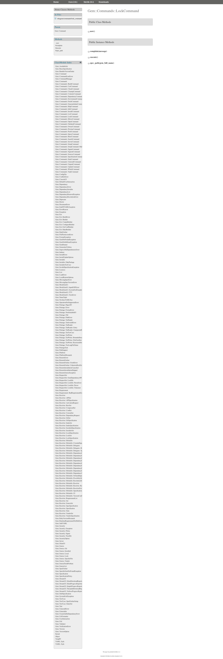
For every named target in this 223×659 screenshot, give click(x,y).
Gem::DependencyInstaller (64, 189)
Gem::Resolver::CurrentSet (64, 413)
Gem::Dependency (61, 184)
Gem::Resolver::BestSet (63, 405)
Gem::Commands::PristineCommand (67, 129)
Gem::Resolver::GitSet (62, 418)
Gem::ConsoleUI (61, 179)
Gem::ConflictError (61, 177)
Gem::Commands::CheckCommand (67, 89)
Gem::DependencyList (62, 192)
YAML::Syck (59, 641)
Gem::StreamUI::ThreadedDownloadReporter (70, 589)
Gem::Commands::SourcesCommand (67, 154)
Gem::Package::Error (62, 307)
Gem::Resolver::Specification (65, 508)
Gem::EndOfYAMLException (65, 207)
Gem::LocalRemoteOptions (64, 277)
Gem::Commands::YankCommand (66, 172)
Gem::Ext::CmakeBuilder (63, 222)
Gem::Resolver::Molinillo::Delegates (67, 445)
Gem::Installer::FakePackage (64, 262)
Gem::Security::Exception (63, 528)
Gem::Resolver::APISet (63, 398)
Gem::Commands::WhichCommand (67, 169)
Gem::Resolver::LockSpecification (66, 438)
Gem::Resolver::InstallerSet (64, 430)
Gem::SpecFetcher (61, 568)
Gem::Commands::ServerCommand (67, 142)
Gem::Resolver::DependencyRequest (67, 415)
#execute (58, 48)
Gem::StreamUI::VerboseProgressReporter (69, 591)
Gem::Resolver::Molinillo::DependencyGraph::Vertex (73, 471)
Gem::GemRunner (61, 244)
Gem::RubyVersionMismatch (65, 518)
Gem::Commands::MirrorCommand (67, 119)
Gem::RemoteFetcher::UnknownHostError (69, 365)
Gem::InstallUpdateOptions (64, 257)
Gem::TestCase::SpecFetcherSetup (66, 601)
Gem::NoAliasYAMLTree (63, 300)
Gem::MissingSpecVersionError (66, 282)
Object (57, 636)
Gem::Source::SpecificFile (64, 558)
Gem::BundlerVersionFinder (64, 71)
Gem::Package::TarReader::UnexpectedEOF (69, 330)
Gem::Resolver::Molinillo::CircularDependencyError (72, 443)
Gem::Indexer (59, 252)
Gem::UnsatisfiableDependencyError (67, 614)
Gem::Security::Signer (62, 533)
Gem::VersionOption (62, 631)
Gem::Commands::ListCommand (66, 114)
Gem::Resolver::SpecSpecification (66, 506)
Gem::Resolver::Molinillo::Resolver (67, 483)
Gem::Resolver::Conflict (63, 410)
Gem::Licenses (60, 270)
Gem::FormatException (63, 237)
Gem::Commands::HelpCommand (66, 106)
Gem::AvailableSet (61, 66)
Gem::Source (59, 546)
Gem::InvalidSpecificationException (67, 267)
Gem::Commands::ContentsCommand (68, 94)
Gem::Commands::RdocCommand (66, 136)
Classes (64, 9)
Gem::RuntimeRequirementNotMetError (68, 521)
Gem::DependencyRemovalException (67, 194)
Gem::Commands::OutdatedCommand (68, 124)
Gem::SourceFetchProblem (64, 563)
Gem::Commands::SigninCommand (67, 149)
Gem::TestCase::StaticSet (63, 604)
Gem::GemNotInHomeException (66, 242)
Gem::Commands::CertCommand (66, 86)
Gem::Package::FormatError (64, 310)
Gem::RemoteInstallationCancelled (67, 368)
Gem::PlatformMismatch (63, 355)
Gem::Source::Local (62, 553)
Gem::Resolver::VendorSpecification (67, 516)
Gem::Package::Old (61, 315)
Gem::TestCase (60, 599)
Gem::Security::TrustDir (63, 536)
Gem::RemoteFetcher (62, 360)
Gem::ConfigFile (61, 174)
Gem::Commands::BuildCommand (67, 84)
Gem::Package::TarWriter (63, 335)
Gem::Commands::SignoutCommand (67, 152)
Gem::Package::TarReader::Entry (66, 327)
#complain (58, 45)
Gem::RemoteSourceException (65, 373)
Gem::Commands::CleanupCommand (67, 91)
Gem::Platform (60, 352)
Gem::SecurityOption (62, 538)
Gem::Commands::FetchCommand (66, 101)
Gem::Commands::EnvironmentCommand (69, 99)
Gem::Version (60, 629)
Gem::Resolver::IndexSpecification (66, 425)
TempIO (58, 639)
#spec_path (59, 50)
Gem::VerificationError (63, 626)
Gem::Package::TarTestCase (64, 332)
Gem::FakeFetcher (61, 232)
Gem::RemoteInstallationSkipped (66, 370)
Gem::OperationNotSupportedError (67, 302)
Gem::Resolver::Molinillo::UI (65, 493)
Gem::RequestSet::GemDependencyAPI (68, 378)
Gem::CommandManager (63, 79)
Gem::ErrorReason (61, 209)
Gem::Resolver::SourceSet (64, 503)
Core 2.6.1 (73, 2)
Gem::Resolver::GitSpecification (66, 420)
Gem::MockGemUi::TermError (65, 295)
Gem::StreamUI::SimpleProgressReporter (69, 586)
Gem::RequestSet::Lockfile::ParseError (68, 383)
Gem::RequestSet (61, 375)
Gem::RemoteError (61, 357)
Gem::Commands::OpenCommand (66, 121)
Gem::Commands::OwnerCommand (67, 126)
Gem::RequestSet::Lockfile (64, 380)
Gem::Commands (61, 81)
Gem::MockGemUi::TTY (63, 292)
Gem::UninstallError (62, 609)
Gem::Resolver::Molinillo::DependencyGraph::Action (73, 455)
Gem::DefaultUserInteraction (65, 182)
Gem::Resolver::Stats (62, 511)
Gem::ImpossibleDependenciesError (67, 249)
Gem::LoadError (60, 275)
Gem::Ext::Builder (61, 219)
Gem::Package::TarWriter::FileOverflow (68, 340)
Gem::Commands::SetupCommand (67, 144)
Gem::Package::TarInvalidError (65, 322)
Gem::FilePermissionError (64, 234)
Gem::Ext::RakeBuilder (63, 229)
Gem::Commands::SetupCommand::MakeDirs (70, 147)
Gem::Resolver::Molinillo (63, 440)
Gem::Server (59, 541)
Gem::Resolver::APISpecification (66, 400)
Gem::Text (58, 606)
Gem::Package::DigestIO (63, 305)
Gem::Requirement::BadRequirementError (69, 393)
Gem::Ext (58, 214)
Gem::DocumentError (62, 204)
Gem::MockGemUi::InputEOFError (67, 287)
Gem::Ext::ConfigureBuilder (64, 224)
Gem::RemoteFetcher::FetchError (66, 362)
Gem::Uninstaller (61, 611)
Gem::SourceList (61, 566)
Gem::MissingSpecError (63, 280)
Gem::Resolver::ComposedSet (65, 408)
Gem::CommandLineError (64, 76)
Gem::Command (60, 31)
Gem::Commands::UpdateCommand (67, 167)
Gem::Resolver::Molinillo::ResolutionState (69, 481)
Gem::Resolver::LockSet (63, 435)
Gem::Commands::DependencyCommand (69, 96)
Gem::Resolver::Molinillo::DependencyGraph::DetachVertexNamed (77, 463)
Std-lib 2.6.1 (89, 2)
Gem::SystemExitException (64, 596)
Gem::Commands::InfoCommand (66, 109)
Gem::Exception (60, 212)
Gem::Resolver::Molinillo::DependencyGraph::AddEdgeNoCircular (77, 458)
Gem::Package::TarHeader (64, 320)
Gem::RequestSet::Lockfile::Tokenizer (68, 388)
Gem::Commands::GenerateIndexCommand (69, 104)
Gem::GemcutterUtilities (63, 247)
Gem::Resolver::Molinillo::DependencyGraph (70, 453)
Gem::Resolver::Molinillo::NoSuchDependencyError (72, 476)
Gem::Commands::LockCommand (66, 116)
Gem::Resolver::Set (61, 501)
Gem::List (58, 272)
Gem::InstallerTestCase (63, 265)
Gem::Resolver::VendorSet (64, 513)
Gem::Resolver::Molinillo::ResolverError (69, 488)
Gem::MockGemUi (61, 285)
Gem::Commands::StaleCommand (66, 159)
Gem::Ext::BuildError (62, 217)
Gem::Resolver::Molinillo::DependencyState (70, 473)
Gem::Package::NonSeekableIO (65, 312)
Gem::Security (60, 526)
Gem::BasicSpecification (63, 69)
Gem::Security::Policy (62, 531)
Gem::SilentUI (60, 543)
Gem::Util (58, 621)
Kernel (57, 634)
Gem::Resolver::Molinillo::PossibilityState (69, 478)
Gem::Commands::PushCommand (66, 131)
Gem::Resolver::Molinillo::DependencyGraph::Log (72, 465)
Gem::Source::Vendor (62, 561)
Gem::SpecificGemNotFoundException (68, 571)
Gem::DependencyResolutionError (66, 197)
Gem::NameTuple (61, 297)
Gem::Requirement (61, 390)
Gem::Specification (61, 574)
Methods (71, 9)
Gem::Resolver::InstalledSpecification (67, 428)
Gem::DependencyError (63, 187)
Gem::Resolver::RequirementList (66, 498)
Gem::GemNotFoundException (65, 239)
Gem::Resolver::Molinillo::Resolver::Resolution (71, 486)
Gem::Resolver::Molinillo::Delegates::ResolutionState (73, 448)
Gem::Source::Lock (61, 556)
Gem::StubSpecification (63, 594)
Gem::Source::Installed (63, 551)
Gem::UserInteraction (62, 619)
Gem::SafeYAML (61, 523)
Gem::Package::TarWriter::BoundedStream (69, 337)
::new (57, 43)
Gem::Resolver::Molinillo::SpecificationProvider (71, 491)
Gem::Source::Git (61, 548)
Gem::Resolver (60, 395)
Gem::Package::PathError (63, 317)
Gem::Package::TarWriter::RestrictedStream (70, 342)
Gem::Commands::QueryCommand (67, 134)
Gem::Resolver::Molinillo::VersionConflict (69, 496)
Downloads (104, 2)
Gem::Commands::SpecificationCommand (69, 157)
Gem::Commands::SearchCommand (67, 139)
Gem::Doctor (59, 202)
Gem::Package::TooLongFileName (66, 345)
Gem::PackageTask (61, 347)
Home (56, 2)
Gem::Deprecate (60, 199)
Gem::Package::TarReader (64, 325)
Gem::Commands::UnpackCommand (67, 164)
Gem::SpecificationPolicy (63, 576)
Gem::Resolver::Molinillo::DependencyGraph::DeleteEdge (74, 460)
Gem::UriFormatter (61, 616)
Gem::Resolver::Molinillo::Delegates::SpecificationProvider (75, 450)
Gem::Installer (60, 259)
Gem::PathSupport (61, 350)
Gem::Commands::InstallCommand (67, 111)
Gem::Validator (60, 624)
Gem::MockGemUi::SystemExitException (69, 290)
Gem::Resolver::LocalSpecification (66, 433)
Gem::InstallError (61, 254)
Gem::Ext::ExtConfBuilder (64, 227)
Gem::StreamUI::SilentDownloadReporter (69, 581)
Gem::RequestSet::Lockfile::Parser (66, 385)
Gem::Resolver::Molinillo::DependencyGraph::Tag (72, 468)
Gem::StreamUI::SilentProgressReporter (68, 584)
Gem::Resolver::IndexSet (63, 423)
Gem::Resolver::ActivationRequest (66, 403)
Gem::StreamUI (60, 579)
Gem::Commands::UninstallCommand (68, 162)
